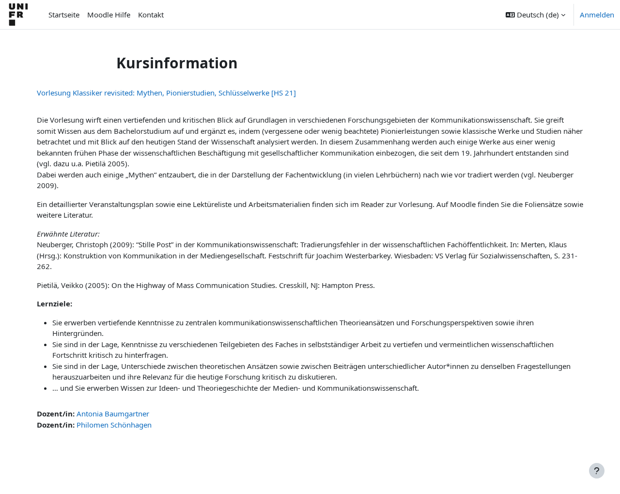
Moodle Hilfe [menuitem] (108, 14)
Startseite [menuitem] (63, 14)
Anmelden (597, 14)
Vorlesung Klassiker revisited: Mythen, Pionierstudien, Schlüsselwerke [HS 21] (166, 92)
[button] (535, 14)
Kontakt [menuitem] (151, 14)
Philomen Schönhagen (114, 425)
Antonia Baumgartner (113, 413)
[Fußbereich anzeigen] (596, 470)
